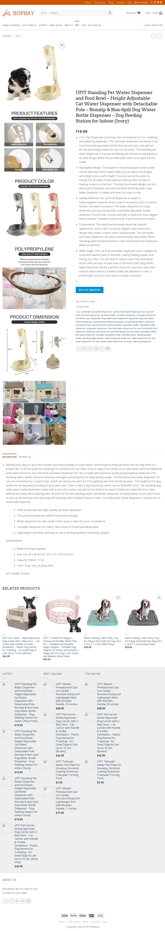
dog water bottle (130, 325)
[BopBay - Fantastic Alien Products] (18, 13)
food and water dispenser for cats (124, 328)
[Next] (162, 630)
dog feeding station (134, 321)
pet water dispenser (85, 334)
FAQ (129, 2)
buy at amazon (89, 290)
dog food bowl (99, 325)
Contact (120, 2)
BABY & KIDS (56, 25)
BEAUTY (69, 25)
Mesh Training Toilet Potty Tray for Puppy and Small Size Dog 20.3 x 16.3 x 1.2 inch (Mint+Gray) (102, 641)
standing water (129, 334)
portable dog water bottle (108, 334)
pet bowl (91, 331)
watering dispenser (141, 341)
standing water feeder (93, 338)
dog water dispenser (97, 328)
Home (6, 36)
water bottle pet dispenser (118, 338)
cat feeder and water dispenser (96, 311)
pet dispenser (103, 331)
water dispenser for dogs (119, 341)
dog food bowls (114, 325)
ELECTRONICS (29, 25)
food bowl (147, 328)
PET (77, 25)
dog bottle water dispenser (115, 318)
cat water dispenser (126, 315)
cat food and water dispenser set (129, 311)
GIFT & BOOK (95, 25)
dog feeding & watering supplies (108, 321)
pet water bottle (148, 331)
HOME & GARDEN (11, 25)
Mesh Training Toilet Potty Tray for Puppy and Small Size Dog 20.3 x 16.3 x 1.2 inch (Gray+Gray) (143, 641)
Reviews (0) (25, 456)
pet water (135, 331)
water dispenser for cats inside (91, 341)
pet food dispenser (120, 331)
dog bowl (133, 318)
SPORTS (43, 25)
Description (9, 456)
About (88, 2)
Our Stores (100, 2)
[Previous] (2, 630)
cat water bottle (108, 315)
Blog (111, 2)
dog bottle (96, 318)
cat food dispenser (90, 315)
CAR (84, 25)
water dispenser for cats (143, 338)
